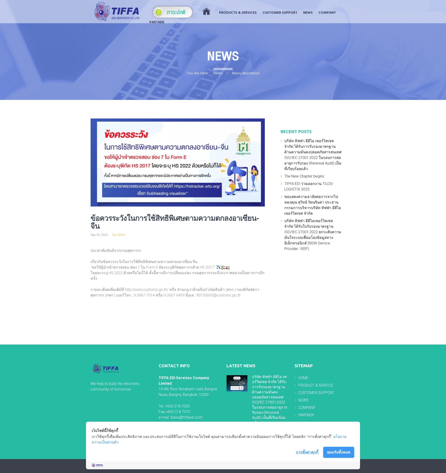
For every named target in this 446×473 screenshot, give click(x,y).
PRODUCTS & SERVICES (238, 13)
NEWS (308, 13)
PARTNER (156, 22)
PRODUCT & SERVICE (315, 385)
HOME (303, 378)
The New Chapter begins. (304, 176)
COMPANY (327, 13)
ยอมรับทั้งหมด (338, 452)
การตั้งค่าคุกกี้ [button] (307, 452)
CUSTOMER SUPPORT (279, 13)
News (217, 73)
